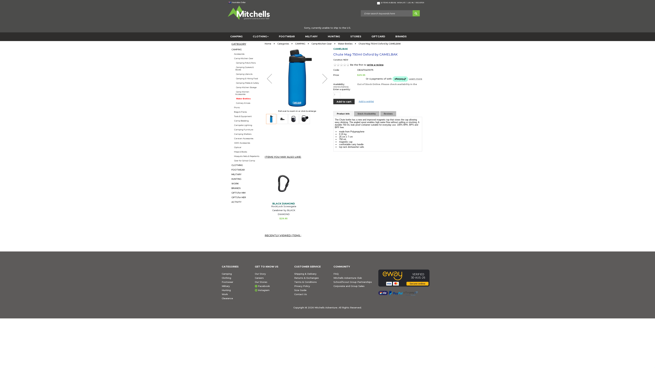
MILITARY (311, 36)
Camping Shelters (242, 134)
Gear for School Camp (244, 160)
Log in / (410, 3)
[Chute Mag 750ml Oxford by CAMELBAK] (271, 119)
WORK (235, 183)
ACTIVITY (236, 202)
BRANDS (401, 36)
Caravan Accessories (243, 138)
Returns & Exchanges (306, 278)
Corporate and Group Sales (349, 286)
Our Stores (261, 282)
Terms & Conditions (305, 282)
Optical (237, 147)
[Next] (324, 79)
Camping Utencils (244, 74)
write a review (375, 65)
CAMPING (236, 36)
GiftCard (378, 36)
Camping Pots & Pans (246, 63)
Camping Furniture (243, 129)
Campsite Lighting (243, 125)
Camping (227, 273)
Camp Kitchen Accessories (242, 93)
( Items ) (388, 3)
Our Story (260, 273)
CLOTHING (260, 36)
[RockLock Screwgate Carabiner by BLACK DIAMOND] (283, 183)
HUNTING (334, 36)
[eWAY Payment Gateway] (405, 278)
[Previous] (269, 79)
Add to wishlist (366, 101)
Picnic (237, 107)
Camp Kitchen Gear (243, 58)
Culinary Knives (243, 103)
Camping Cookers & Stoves (244, 68)
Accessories (239, 54)
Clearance (227, 298)
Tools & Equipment (243, 116)
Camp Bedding (241, 121)
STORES (355, 36)
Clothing (226, 278)
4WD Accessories (242, 143)
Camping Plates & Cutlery (247, 83)
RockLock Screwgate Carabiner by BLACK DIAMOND (283, 210)
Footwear (227, 282)
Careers (259, 278)
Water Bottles (243, 98)
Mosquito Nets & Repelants (246, 156)
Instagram (264, 290)
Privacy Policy (302, 286)
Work (225, 294)
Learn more (415, 78)
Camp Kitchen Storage (246, 87)
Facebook (264, 286)
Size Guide (300, 290)
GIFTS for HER (238, 197)
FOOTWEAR (287, 36)
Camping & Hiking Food (247, 78)
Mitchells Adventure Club (347, 278)
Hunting (226, 290)
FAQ (336, 273)
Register (420, 3)
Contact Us (300, 294)
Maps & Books (240, 152)
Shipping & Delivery (305, 273)
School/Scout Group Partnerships (352, 282)
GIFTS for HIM (238, 192)
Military (226, 286)
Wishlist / (401, 3)
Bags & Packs (240, 112)
